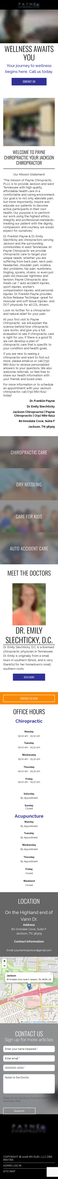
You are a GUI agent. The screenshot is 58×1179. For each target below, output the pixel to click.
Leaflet (26, 1021)
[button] (29, 986)
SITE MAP (9, 1171)
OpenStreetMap (39, 1021)
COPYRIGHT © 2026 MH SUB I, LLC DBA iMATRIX (27, 1158)
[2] (33, 686)
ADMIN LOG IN (12, 1165)
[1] (25, 686)
